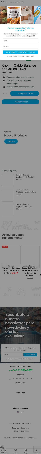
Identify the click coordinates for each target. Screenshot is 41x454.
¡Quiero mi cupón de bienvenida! (20, 52)
